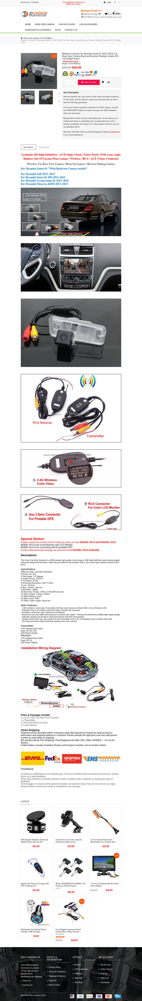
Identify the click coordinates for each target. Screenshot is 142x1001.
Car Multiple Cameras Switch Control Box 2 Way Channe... (68, 930)
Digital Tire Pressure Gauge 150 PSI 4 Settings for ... (35, 884)
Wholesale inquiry (70, 61)
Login (108, 2)
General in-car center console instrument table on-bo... (69, 841)
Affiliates (78, 973)
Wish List (105, 978)
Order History (106, 969)
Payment (52, 980)
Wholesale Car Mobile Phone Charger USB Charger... (33, 930)
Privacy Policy (55, 967)
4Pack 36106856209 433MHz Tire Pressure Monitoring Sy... (71, 884)
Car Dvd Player (67, 24)
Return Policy (54, 985)
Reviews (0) (44, 147)
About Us (27, 980)
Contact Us (71, 30)
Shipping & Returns (57, 976)
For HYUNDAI (45, 38)
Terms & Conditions (57, 971)
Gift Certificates (81, 969)
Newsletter (105, 982)
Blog (58, 30)
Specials (78, 978)
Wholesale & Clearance (38, 30)
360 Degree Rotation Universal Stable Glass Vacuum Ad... (34, 841)
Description (28, 147)
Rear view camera (44, 24)
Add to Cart (90, 82)
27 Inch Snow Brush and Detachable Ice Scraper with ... (104, 841)
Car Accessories (88, 24)
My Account (25, 2)
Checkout (35, 2)
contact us (115, 132)
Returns (104, 973)
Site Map (79, 982)
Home (28, 24)
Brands (78, 965)
